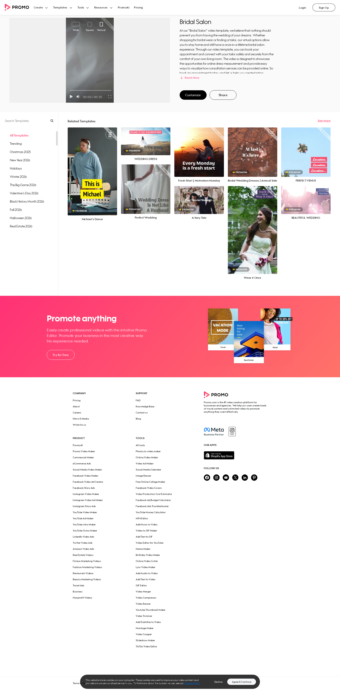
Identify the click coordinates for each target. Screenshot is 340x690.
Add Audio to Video (147, 573)
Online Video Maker (147, 457)
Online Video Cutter (147, 561)
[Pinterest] (254, 477)
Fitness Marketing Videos (87, 561)
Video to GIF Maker (146, 530)
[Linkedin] (245, 477)
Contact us (142, 412)
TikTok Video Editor (146, 646)
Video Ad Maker (144, 463)
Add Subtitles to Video (148, 622)
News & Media (81, 418)
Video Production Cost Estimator (154, 494)
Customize (193, 95)
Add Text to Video (145, 579)
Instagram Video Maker (86, 494)
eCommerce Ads (82, 463)
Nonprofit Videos (82, 597)
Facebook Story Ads (84, 487)
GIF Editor (141, 585)
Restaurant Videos (83, 573)
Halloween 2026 (21, 218)
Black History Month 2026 (27, 201)
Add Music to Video (146, 524)
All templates (19, 135)
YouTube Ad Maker (83, 518)
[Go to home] (19, 7)
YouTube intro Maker (84, 524)
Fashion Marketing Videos (87, 567)
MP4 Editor (142, 518)
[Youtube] (226, 477)
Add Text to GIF (144, 536)
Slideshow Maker (145, 640)
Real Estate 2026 (21, 226)
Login (302, 7)
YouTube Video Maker (85, 512)
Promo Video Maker (84, 451)
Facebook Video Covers (149, 487)
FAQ (138, 400)
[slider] (70, 90)
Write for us (79, 424)
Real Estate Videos (83, 554)
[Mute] (79, 96)
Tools (81, 7)
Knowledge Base (145, 406)
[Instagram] (232, 431)
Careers (77, 412)
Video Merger (143, 591)
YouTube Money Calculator (151, 512)
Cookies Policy (192, 683)
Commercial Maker (83, 457)
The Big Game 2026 (23, 185)
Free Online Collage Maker (150, 481)
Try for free (61, 355)
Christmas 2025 (20, 152)
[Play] (71, 96)
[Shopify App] (235, 455)
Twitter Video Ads (82, 542)
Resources (101, 7)
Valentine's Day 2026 (24, 193)
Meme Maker (143, 548)
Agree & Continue (241, 681)
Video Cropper (144, 634)
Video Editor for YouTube (149, 542)
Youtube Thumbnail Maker (150, 609)
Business (77, 591)
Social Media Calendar (148, 469)
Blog (138, 418)
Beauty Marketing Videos (87, 579)
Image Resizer (143, 475)
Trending (16, 144)
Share (223, 95)
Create (38, 7)
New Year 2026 (20, 160)
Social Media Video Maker (87, 469)
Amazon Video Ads (83, 548)
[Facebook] (214, 431)
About (76, 406)
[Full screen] (110, 96)
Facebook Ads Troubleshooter (152, 506)
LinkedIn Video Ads (83, 536)
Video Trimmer (144, 615)
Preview (92, 167)
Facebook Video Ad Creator (88, 481)
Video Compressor (146, 597)
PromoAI (123, 7)
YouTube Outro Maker (85, 530)
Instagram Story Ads (84, 506)
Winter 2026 (18, 177)
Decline (218, 681)
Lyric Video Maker (145, 567)
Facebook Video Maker (85, 475)
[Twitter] (235, 477)
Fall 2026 (16, 210)
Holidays (16, 168)
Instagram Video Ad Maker (88, 500)
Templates (60, 7)
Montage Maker (145, 628)
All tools (140, 445)
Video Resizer (143, 603)
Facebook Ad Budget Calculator (153, 500)
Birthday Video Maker (148, 554)
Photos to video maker (148, 451)
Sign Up (324, 7)
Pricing (138, 7)
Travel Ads (78, 585)
